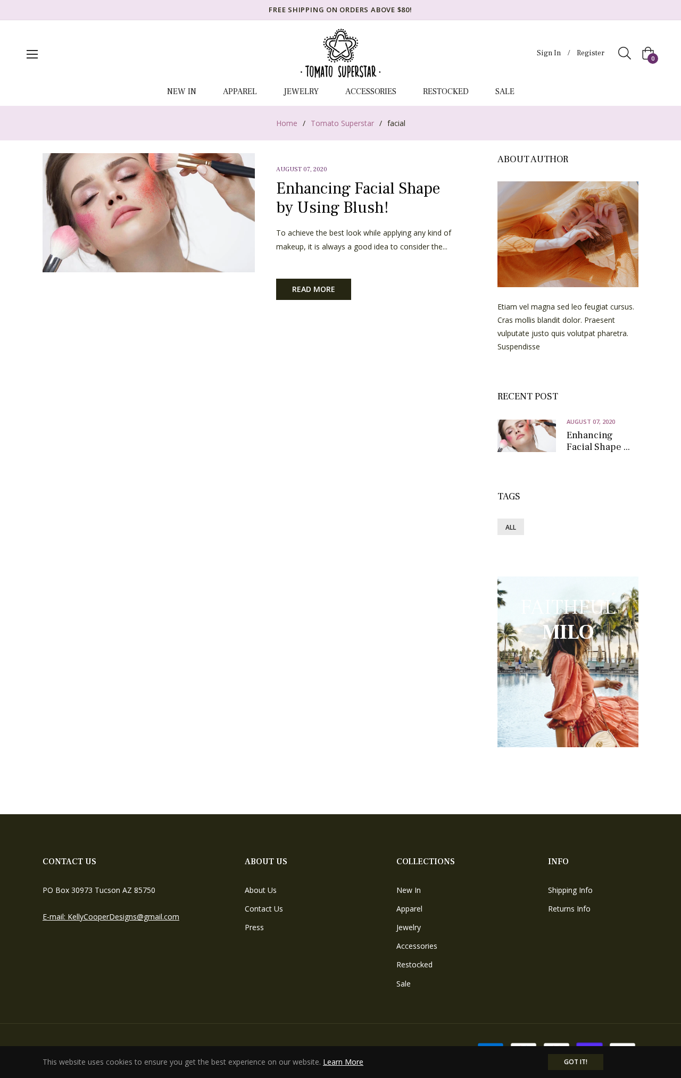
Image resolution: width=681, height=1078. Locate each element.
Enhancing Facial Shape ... (598, 441)
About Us (261, 890)
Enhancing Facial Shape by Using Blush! (358, 198)
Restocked (414, 964)
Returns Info (569, 909)
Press (254, 927)
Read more (313, 289)
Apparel (409, 909)
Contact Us (264, 909)
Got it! (575, 1061)
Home (286, 123)
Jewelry (408, 927)
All (510, 527)
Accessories (416, 946)
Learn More (343, 1062)
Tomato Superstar (342, 123)
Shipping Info (570, 890)
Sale (403, 984)
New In (408, 890)
